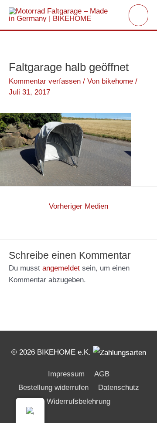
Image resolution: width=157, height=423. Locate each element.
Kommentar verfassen (45, 81)
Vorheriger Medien (78, 206)
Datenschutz (118, 387)
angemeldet (61, 268)
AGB (101, 374)
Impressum (66, 374)
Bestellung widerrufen (53, 387)
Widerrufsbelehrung (78, 401)
